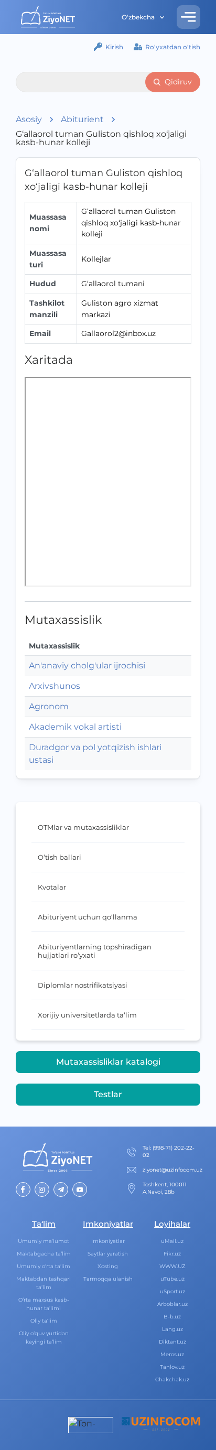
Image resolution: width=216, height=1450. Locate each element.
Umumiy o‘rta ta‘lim (43, 1266)
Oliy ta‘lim (43, 1320)
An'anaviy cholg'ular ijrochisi (87, 665)
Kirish (114, 47)
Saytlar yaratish (108, 1253)
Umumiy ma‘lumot (43, 1241)
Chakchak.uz (172, 1379)
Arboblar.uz (172, 1304)
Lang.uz (172, 1329)
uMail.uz (172, 1241)
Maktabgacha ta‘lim (44, 1253)
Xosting (108, 1266)
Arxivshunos (54, 686)
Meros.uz (172, 1354)
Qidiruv (178, 81)
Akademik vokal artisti (75, 727)
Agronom (49, 706)
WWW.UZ (172, 1266)
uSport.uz (172, 1291)
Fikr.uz (172, 1253)
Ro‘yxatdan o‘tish (172, 47)
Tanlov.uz (172, 1367)
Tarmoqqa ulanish (108, 1278)
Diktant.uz (172, 1341)
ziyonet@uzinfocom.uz (172, 1169)
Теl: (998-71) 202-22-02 (169, 1151)
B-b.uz (172, 1316)
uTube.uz (172, 1278)
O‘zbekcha (138, 17)
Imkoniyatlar (108, 1241)
